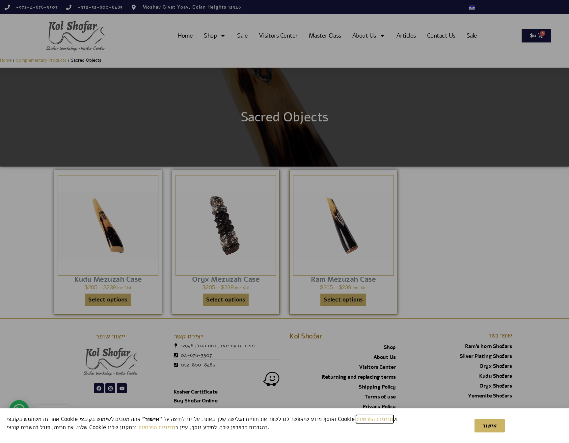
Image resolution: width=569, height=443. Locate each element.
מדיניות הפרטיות (374, 419)
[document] (284, 221)
